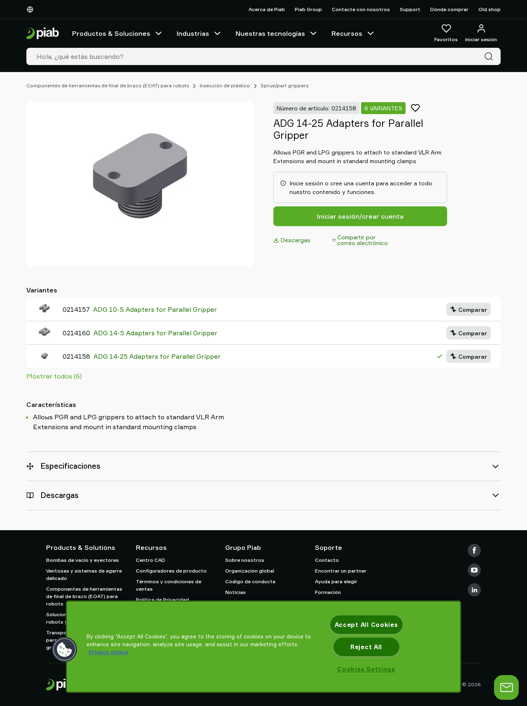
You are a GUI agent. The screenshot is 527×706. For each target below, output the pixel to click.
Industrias (193, 33)
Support (410, 9)
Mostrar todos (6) (54, 376)
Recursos (346, 33)
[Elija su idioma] (31, 9)
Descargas (295, 239)
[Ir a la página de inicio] (42, 34)
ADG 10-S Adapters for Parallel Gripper (155, 309)
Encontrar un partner (340, 571)
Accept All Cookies (366, 624)
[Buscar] (490, 56)
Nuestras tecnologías (270, 33)
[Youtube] (474, 570)
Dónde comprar (449, 9)
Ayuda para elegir (336, 581)
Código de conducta (250, 581)
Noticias (235, 592)
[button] (64, 649)
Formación (328, 592)
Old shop (489, 9)
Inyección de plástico (225, 85)
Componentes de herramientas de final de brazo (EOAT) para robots (107, 85)
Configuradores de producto (171, 571)
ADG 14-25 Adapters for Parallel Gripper (157, 356)
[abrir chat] (506, 687)
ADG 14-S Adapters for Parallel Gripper (155, 333)
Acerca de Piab (267, 9)
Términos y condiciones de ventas (168, 585)
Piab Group (308, 9)
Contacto (327, 560)
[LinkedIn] (474, 589)
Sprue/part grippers (284, 85)
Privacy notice (108, 652)
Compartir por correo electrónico (362, 240)
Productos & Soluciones (111, 33)
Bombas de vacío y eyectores (82, 560)
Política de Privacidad (162, 599)
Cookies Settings (366, 669)
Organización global (249, 571)
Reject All (366, 646)
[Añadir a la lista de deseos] (415, 108)
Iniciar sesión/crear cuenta (360, 216)
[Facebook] (474, 550)
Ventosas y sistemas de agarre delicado (84, 574)
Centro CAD (150, 560)
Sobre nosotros (244, 560)
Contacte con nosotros (361, 9)
